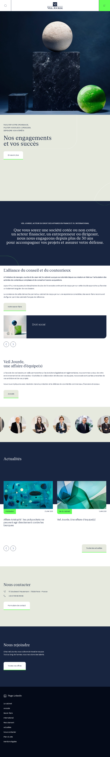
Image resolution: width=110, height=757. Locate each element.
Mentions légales (10, 741)
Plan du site (8, 737)
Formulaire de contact (17, 605)
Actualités (7, 727)
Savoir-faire (8, 713)
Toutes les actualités (94, 548)
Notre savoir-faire (15, 307)
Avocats (11, 394)
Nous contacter (10, 732)
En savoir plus (13, 155)
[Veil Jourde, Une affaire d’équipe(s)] (81, 507)
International (8, 718)
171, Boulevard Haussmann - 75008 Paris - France (28, 591)
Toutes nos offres (14, 666)
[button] (104, 5)
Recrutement (9, 722)
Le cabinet (8, 704)
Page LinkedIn (15, 696)
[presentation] (6, 344)
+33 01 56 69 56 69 (16, 596)
